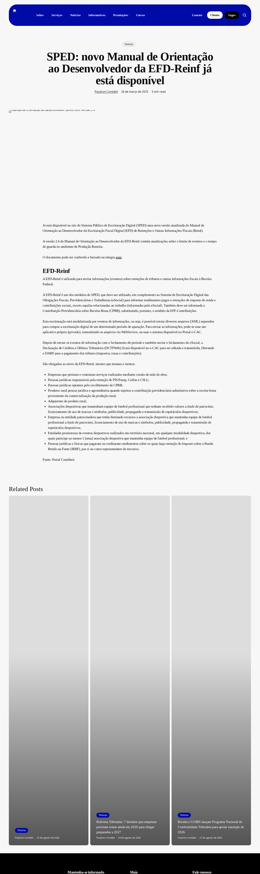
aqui (119, 257)
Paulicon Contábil (106, 92)
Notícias (129, 44)
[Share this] (31, 227)
